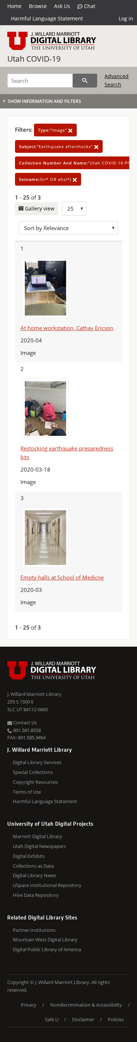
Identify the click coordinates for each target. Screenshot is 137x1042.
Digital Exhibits (29, 856)
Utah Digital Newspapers (39, 846)
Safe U (51, 1019)
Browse (38, 6)
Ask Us (62, 6)
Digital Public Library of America (47, 949)
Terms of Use (27, 792)
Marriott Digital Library (37, 836)
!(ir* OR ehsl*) (46, 179)
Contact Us (24, 722)
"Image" (53, 130)
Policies (116, 1019)
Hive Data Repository (36, 895)
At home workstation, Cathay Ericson (66, 328)
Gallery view (38, 208)
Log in (126, 18)
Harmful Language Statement (47, 18)
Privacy (29, 1005)
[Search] (85, 81)
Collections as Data (33, 866)
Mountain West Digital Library (45, 939)
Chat (89, 6)
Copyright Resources (35, 782)
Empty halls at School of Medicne (62, 577)
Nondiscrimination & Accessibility (86, 1005)
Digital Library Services (37, 762)
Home (14, 6)
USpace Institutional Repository (47, 885)
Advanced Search (116, 80)
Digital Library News (34, 875)
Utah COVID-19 (34, 59)
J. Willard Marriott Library (34, 694)
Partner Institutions (34, 930)
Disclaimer (83, 1019)
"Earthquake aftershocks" (56, 146)
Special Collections (33, 772)
